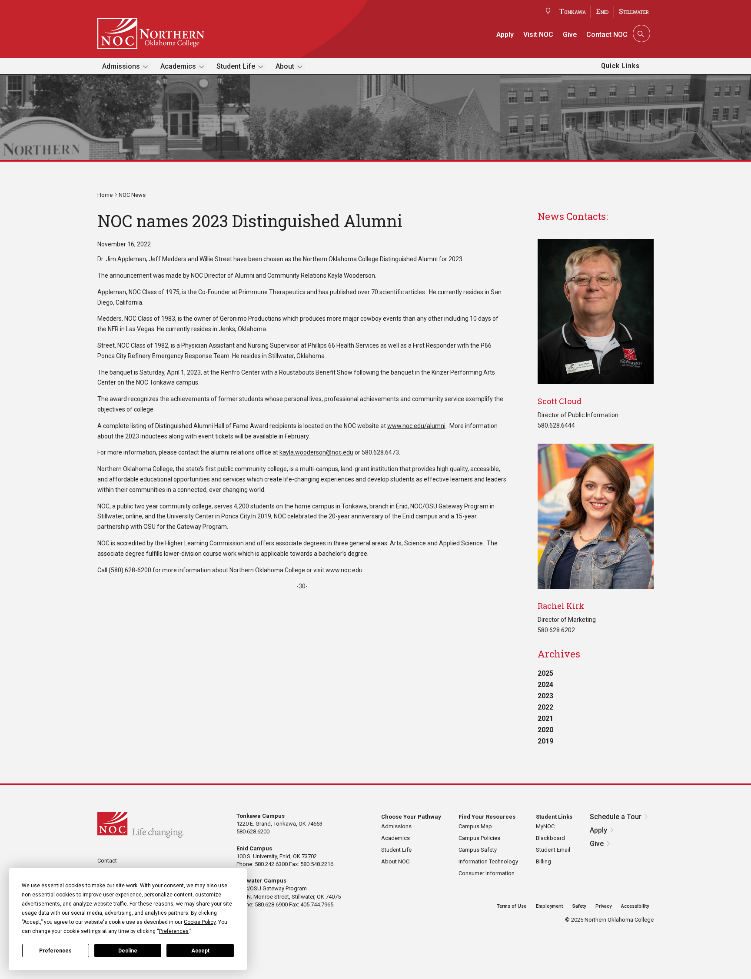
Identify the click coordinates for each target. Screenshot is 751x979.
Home (105, 195)
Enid (602, 11)
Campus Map (475, 826)
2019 (545, 741)
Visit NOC (538, 34)
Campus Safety (478, 849)
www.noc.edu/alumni (416, 425)
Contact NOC (607, 34)
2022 (545, 707)
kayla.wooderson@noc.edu (316, 452)
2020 (545, 730)
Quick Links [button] (620, 66)
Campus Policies (479, 838)
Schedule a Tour (615, 817)
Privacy (603, 906)
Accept (200, 951)
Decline (127, 951)
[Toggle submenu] (145, 66)
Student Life (235, 66)
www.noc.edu (344, 570)
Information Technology (488, 861)
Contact (107, 860)
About (285, 66)
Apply (505, 34)
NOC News (132, 195)
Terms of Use (511, 906)
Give (570, 34)
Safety (579, 906)
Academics (178, 66)
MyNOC (545, 826)
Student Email (553, 849)
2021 (545, 718)
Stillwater (634, 11)
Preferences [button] (174, 931)
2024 (545, 684)
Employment (549, 906)
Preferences (55, 951)
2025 (545, 673)
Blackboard (550, 838)
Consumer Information (487, 873)
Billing (543, 861)
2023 (545, 696)
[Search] (640, 33)
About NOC (395, 861)
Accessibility (635, 906)
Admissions (121, 66)
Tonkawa (572, 11)
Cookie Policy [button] (200, 922)
